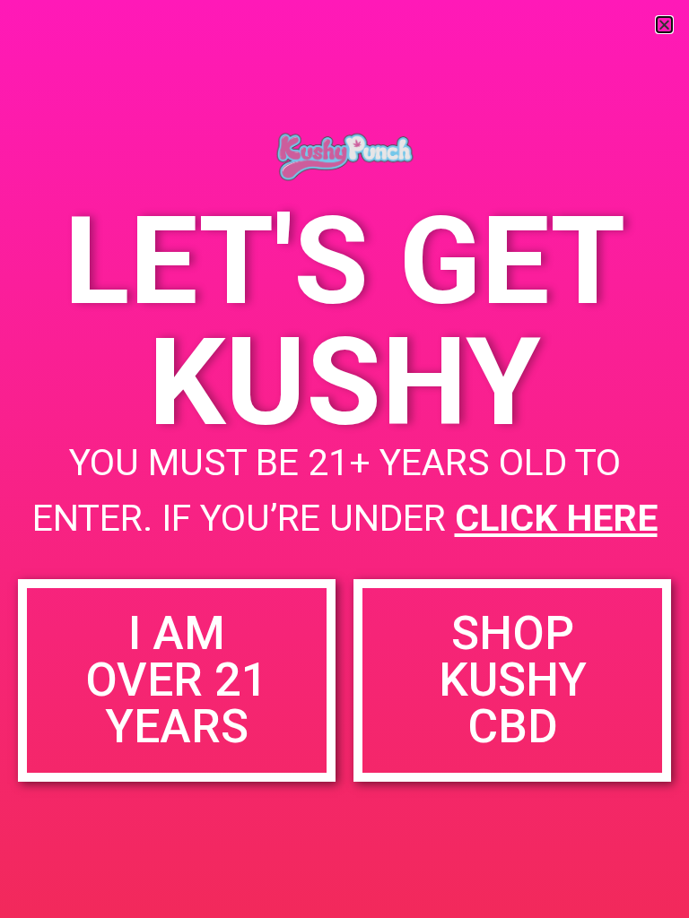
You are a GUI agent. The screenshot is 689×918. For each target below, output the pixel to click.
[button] (664, 24)
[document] (344, 459)
